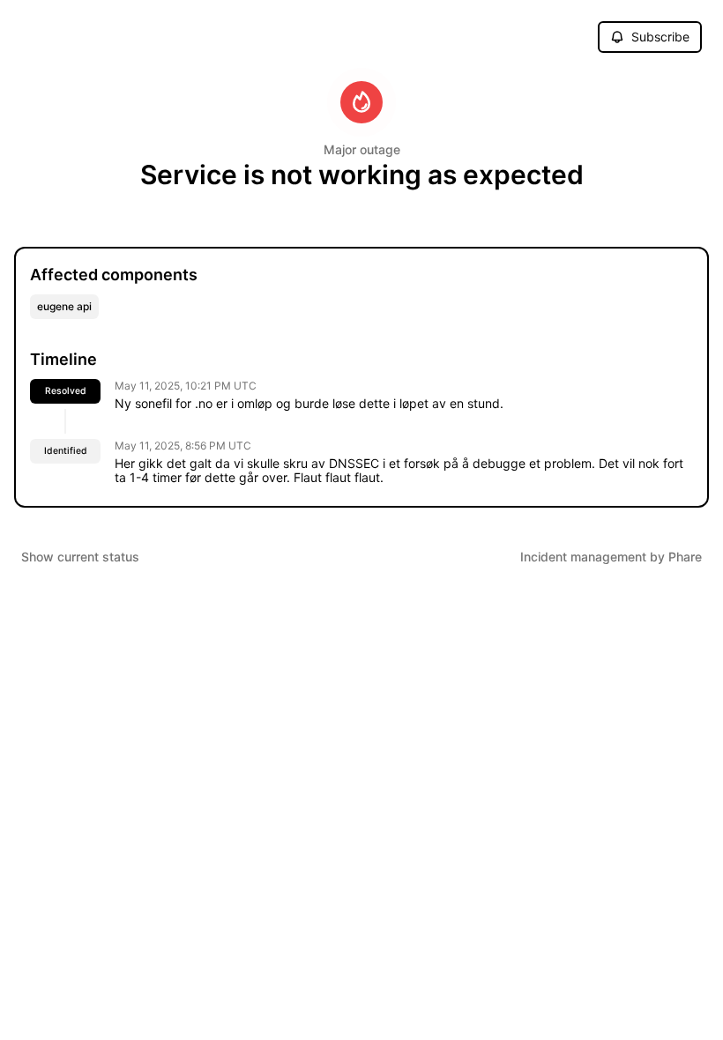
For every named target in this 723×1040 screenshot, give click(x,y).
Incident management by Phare (611, 556)
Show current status (80, 556)
